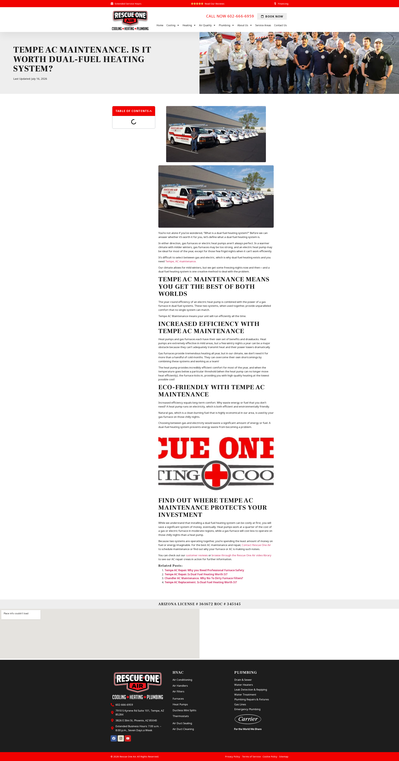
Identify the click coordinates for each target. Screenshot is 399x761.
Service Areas (263, 25)
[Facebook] (114, 738)
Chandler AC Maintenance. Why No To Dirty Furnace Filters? (204, 578)
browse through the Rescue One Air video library (241, 555)
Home (159, 25)
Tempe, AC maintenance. (180, 261)
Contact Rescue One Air (256, 545)
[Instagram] (121, 738)
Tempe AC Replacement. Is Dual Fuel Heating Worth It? (201, 582)
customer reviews (197, 555)
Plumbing (224, 25)
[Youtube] (128, 738)
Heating (187, 25)
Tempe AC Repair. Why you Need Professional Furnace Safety (204, 570)
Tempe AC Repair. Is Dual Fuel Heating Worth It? (196, 574)
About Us (242, 25)
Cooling (170, 25)
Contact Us (280, 25)
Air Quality (205, 25)
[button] (150, 111)
